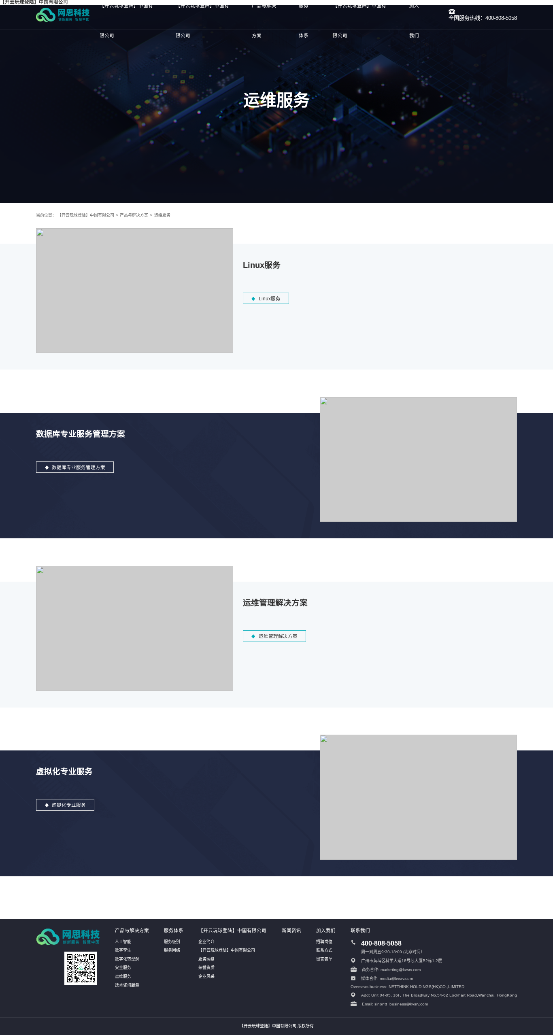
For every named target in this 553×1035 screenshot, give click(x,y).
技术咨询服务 (127, 985)
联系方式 (324, 950)
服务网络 (172, 950)
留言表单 (324, 959)
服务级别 (172, 941)
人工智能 (123, 941)
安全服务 (123, 967)
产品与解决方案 (134, 215)
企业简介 (206, 941)
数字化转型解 (127, 959)
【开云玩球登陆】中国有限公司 (85, 215)
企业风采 (206, 976)
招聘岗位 (324, 941)
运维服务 (162, 215)
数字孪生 (123, 950)
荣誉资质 (206, 967)
